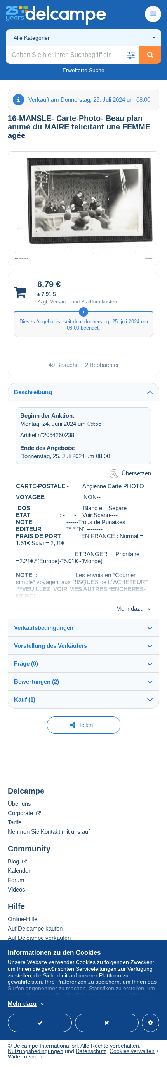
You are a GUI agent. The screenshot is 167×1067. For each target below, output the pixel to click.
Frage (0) (26, 663)
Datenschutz (91, 1051)
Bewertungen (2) (36, 681)
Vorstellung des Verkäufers (50, 645)
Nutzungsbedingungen (35, 1051)
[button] (130, 55)
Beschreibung (33, 392)
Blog (14, 861)
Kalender (19, 870)
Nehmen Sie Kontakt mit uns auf (49, 831)
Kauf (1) (24, 699)
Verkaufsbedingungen (43, 627)
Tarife (14, 822)
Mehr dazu (129, 608)
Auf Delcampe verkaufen (39, 937)
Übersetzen (136, 473)
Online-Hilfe (22, 919)
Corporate (21, 813)
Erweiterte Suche (83, 70)
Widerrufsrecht (26, 1056)
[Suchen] (150, 55)
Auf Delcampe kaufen (35, 928)
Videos (16, 889)
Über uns (19, 803)
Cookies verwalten (132, 1051)
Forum (16, 880)
